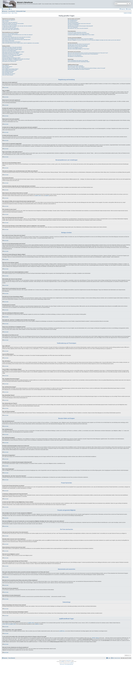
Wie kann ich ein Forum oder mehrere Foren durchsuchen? (79, 44)
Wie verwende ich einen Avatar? (8, 40)
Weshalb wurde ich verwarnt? (7, 56)
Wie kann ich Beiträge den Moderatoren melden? (11, 57)
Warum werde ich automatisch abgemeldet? (10, 28)
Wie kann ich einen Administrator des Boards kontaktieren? (79, 69)
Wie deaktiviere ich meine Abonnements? (75, 56)
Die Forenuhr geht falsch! (7, 35)
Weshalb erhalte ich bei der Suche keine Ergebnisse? (78, 45)
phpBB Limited (38, 195)
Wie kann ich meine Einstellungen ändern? (10, 33)
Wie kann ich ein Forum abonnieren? (74, 55)
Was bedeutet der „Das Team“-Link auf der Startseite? (78, 28)
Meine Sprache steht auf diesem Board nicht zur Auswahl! (13, 38)
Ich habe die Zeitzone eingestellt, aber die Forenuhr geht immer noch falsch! (16, 37)
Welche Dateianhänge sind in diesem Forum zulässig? (78, 60)
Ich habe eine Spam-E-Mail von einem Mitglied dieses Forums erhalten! (81, 34)
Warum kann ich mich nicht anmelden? (9, 24)
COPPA (71, 109)
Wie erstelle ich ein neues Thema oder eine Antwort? (12, 47)
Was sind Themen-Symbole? (7, 74)
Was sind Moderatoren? (72, 21)
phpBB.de (47, 195)
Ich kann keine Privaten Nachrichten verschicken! (77, 32)
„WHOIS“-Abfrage (95, 637)
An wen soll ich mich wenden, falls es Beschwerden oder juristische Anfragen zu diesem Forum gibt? (86, 68)
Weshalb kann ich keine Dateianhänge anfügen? (11, 55)
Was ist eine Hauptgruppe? (73, 27)
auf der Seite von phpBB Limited (9, 624)
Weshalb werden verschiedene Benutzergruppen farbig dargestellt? (80, 25)
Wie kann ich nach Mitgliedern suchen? (75, 47)
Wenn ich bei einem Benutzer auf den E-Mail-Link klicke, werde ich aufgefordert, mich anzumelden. (20, 43)
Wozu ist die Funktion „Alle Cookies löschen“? (10, 29)
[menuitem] (10, 9)
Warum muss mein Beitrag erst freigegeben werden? (12, 60)
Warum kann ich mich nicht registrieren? (9, 22)
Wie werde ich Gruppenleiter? (73, 24)
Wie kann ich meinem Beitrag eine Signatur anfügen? (12, 49)
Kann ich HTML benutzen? (7, 66)
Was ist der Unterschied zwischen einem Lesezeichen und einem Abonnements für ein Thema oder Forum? (88, 52)
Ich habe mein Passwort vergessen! (9, 27)
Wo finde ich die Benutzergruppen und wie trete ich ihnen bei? (79, 23)
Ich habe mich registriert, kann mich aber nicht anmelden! (13, 23)
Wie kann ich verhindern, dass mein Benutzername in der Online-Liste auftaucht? (17, 34)
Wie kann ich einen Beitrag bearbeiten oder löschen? (12, 48)
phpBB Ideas (62, 631)
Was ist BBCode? (5, 65)
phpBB (62, 661)
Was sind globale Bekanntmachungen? (9, 70)
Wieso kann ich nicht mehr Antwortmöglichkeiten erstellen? (13, 51)
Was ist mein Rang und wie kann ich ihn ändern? (11, 41)
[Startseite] (9, 4)
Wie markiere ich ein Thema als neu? (9, 61)
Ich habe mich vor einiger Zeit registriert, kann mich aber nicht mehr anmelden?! (17, 25)
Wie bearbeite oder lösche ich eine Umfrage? (10, 53)
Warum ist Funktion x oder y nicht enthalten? (76, 66)
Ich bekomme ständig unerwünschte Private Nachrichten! (78, 33)
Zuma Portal (68, 660)
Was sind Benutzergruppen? (73, 22)
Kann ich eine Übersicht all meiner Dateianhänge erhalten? (79, 61)
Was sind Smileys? (5, 67)
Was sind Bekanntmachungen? (8, 71)
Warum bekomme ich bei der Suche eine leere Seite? (78, 46)
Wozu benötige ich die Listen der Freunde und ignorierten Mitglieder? (80, 38)
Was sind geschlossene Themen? (8, 73)
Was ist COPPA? (5, 21)
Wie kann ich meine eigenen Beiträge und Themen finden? (78, 48)
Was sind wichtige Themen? (7, 72)
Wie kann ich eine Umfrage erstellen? (9, 50)
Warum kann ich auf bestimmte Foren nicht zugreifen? (12, 54)
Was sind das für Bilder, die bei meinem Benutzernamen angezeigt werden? (16, 39)
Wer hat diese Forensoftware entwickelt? (75, 65)
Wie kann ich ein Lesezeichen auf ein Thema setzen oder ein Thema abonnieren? (83, 54)
